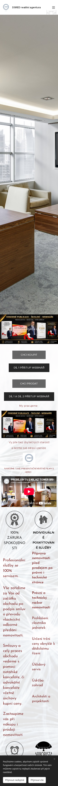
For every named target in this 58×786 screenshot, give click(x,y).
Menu (54, 7)
